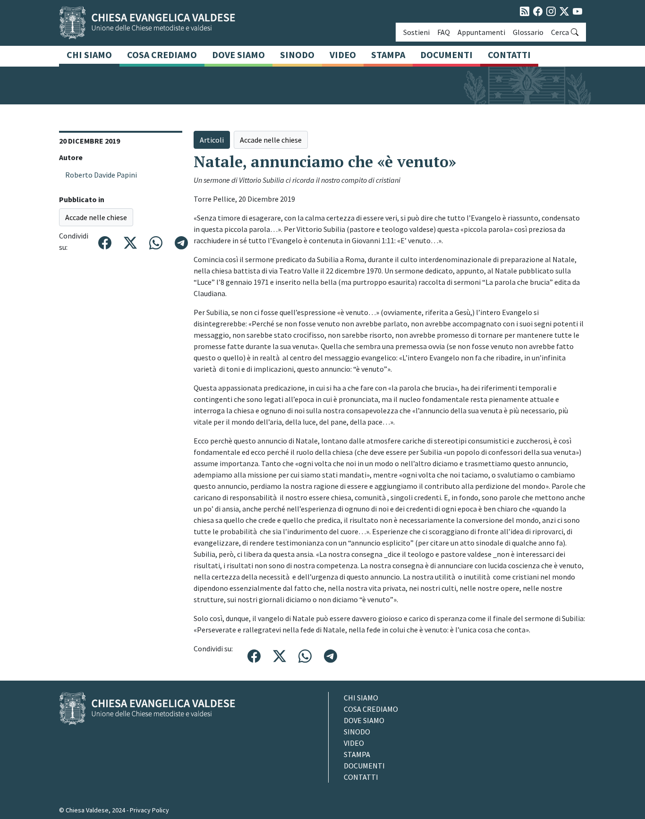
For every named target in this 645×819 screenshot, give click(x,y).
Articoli (212, 140)
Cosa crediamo (162, 54)
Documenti (446, 54)
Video (343, 54)
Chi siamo (89, 54)
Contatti (509, 54)
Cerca (560, 32)
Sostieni (416, 32)
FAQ (443, 32)
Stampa (388, 54)
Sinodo (297, 54)
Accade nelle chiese (96, 217)
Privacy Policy (149, 810)
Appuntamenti (481, 32)
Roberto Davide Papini (101, 174)
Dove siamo (238, 54)
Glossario (528, 32)
